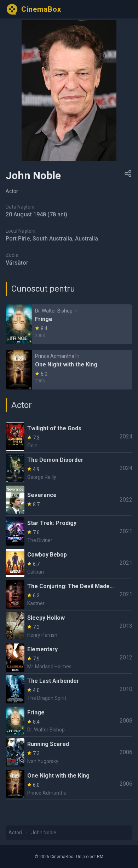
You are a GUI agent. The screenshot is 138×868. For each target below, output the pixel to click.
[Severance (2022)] (69, 499)
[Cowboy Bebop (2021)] (69, 563)
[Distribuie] (128, 173)
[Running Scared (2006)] (69, 752)
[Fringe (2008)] (69, 324)
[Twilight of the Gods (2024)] (69, 436)
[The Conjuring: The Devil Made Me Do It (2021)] (69, 594)
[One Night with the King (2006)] (69, 369)
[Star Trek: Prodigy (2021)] (69, 531)
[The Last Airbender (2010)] (69, 689)
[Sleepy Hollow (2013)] (69, 626)
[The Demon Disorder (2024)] (69, 468)
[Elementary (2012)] (69, 657)
